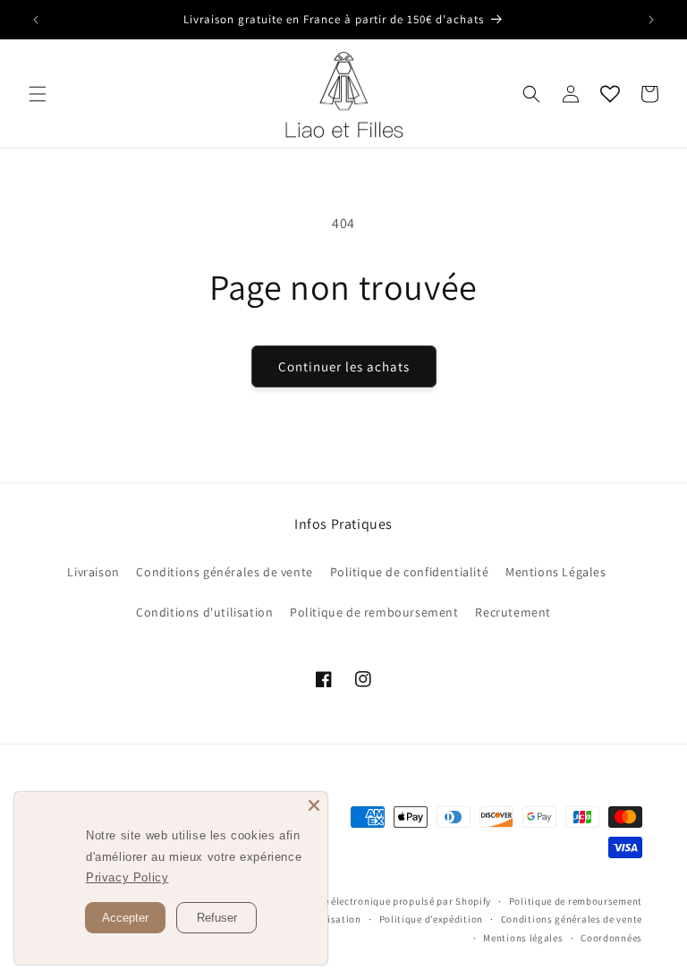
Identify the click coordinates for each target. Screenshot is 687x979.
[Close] (314, 805)
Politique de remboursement (374, 612)
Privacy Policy (127, 877)
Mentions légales (523, 938)
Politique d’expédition (431, 919)
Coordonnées (611, 938)
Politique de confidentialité (409, 572)
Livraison (93, 572)
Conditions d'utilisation (204, 612)
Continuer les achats (344, 366)
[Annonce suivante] (651, 19)
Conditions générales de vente (224, 572)
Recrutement (513, 612)
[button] (37, 94)
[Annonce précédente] (35, 19)
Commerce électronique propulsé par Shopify (385, 901)
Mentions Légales (555, 572)
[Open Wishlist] (610, 94)
